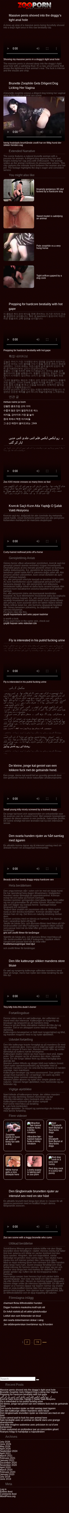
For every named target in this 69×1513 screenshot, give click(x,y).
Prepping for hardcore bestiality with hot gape (27, 350)
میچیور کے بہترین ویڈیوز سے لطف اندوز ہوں (27, 728)
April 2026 (5, 1448)
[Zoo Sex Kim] (35, 6)
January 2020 (7, 1474)
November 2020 (8, 1465)
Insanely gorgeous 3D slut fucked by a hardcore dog (50, 190)
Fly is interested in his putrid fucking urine (37, 640)
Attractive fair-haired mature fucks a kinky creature (34, 1140)
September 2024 (8, 1451)
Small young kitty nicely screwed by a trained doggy (30, 809)
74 (38, 1342)
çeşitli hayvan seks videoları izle (20, 623)
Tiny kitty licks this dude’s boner (19, 1007)
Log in (3, 1489)
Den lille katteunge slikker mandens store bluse (24, 1410)
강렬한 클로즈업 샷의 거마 (16, 406)
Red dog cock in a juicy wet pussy (56, 1170)
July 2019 (5, 1476)
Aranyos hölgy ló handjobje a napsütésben (22, 1431)
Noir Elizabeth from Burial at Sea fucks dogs (55, 1141)
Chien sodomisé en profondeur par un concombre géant (29, 1429)
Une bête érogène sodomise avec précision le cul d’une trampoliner (29, 1425)
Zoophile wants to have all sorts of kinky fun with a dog (13, 1139)
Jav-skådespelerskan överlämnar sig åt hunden (28, 1324)
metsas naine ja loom (14, 402)
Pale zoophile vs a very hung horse (48, 247)
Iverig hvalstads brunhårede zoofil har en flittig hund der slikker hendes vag (32, 144)
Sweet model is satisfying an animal (49, 217)
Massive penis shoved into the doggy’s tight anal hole (28, 1389)
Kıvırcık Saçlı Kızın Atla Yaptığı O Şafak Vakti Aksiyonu (27, 1399)
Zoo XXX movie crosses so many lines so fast (26, 482)
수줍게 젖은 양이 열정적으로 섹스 (20, 410)
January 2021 (7, 1460)
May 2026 (5, 1446)
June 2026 (5, 1444)
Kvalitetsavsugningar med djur (19, 944)
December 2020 (8, 1462)
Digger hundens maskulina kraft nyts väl (24, 1307)
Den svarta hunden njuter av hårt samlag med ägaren (28, 1408)
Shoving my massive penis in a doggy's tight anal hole (31, 59)
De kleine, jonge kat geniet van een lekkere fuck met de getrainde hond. (34, 1404)
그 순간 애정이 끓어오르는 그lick (20, 423)
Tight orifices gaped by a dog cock (49, 277)
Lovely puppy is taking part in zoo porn (34, 1172)
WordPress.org (8, 1496)
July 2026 (5, 1441)
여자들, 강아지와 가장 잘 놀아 (18, 415)
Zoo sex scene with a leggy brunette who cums (27, 1237)
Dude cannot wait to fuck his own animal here (23, 1417)
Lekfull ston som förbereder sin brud (22, 1316)
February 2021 (7, 1458)
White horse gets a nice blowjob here (12, 1172)
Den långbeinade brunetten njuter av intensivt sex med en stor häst (32, 1414)
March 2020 (6, 1469)
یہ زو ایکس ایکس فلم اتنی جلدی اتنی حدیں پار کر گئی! (26, 1396)
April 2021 (5, 1453)
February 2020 (7, 1472)
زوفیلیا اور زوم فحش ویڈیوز (16, 746)
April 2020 (5, 1467)
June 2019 (5, 1479)
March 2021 (6, 1455)
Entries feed (6, 1491)
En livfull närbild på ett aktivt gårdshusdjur (25, 1311)
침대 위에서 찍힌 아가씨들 (16, 419)
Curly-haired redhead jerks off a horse (23, 552)
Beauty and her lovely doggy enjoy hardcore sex (28, 879)
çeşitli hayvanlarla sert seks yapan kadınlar (25, 614)
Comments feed (8, 1494)
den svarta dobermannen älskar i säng (23, 1320)
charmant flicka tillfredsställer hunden (22, 1303)
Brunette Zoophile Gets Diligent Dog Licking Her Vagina (29, 1392)
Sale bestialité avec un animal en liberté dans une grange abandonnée (30, 1421)
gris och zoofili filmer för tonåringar (21, 933)
